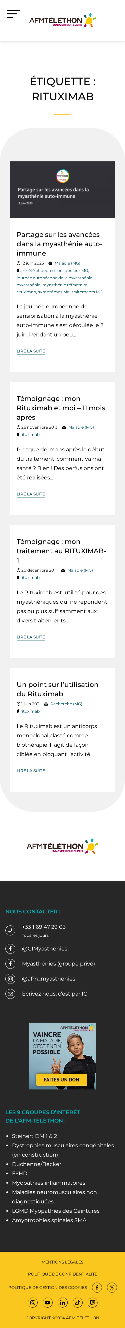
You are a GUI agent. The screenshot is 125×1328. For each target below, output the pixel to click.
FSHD (19, 1173)
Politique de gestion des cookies (47, 1287)
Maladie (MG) (67, 263)
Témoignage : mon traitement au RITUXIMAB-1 (61, 551)
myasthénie (28, 284)
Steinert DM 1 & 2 (34, 1136)
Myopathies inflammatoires (48, 1183)
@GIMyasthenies (44, 948)
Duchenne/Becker (36, 1164)
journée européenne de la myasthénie (54, 277)
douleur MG (76, 270)
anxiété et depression (41, 270)
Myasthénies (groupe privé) (58, 964)
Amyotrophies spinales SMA (49, 1220)
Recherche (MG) (66, 703)
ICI (85, 994)
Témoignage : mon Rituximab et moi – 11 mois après (61, 408)
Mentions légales (62, 1262)
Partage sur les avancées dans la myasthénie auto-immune (60, 244)
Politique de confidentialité (62, 1274)
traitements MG (87, 291)
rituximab (26, 291)
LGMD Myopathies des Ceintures (56, 1211)
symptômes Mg (54, 291)
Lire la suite (31, 350)
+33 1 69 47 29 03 (44, 927)
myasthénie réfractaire (64, 284)
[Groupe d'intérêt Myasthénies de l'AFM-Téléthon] (62, 20)
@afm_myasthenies (48, 979)
